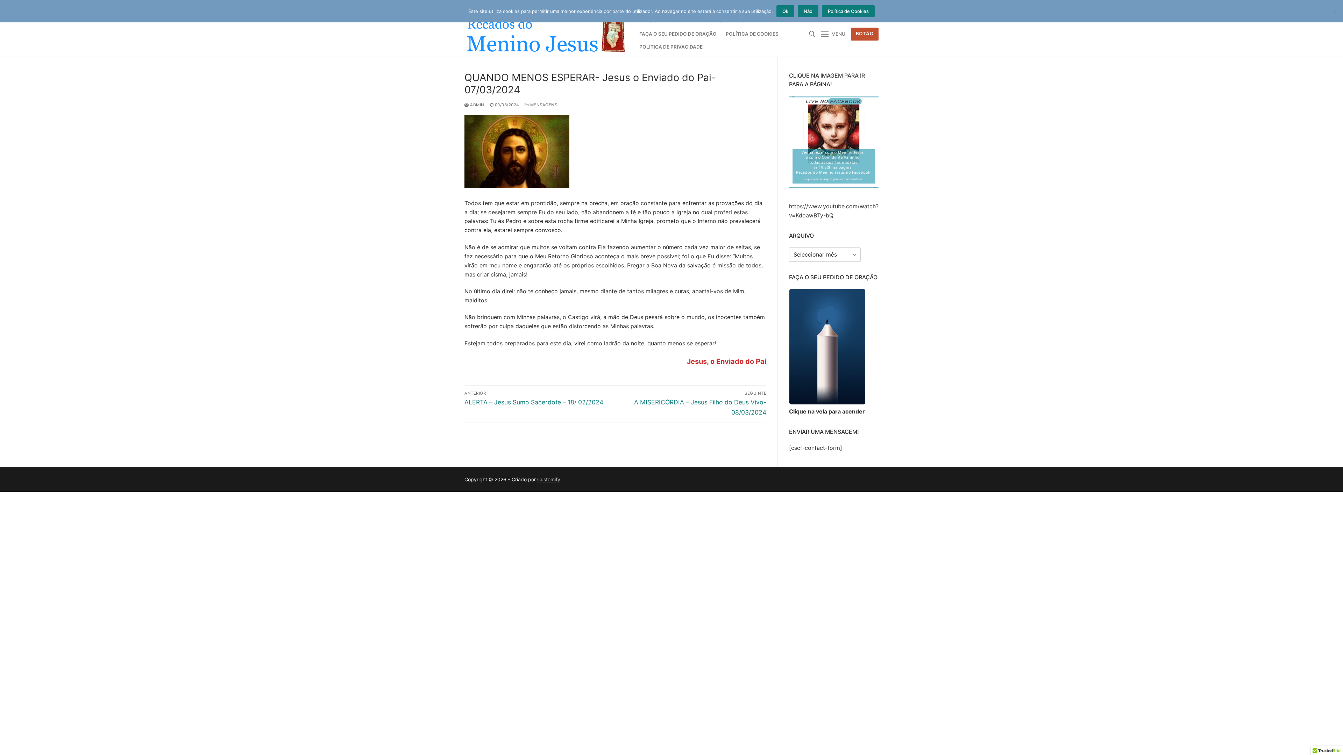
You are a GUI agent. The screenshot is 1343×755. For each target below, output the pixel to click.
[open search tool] (812, 34)
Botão (865, 33)
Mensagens (543, 104)
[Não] (1334, 11)
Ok (785, 11)
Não (808, 11)
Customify (548, 479)
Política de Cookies (848, 11)
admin (476, 104)
